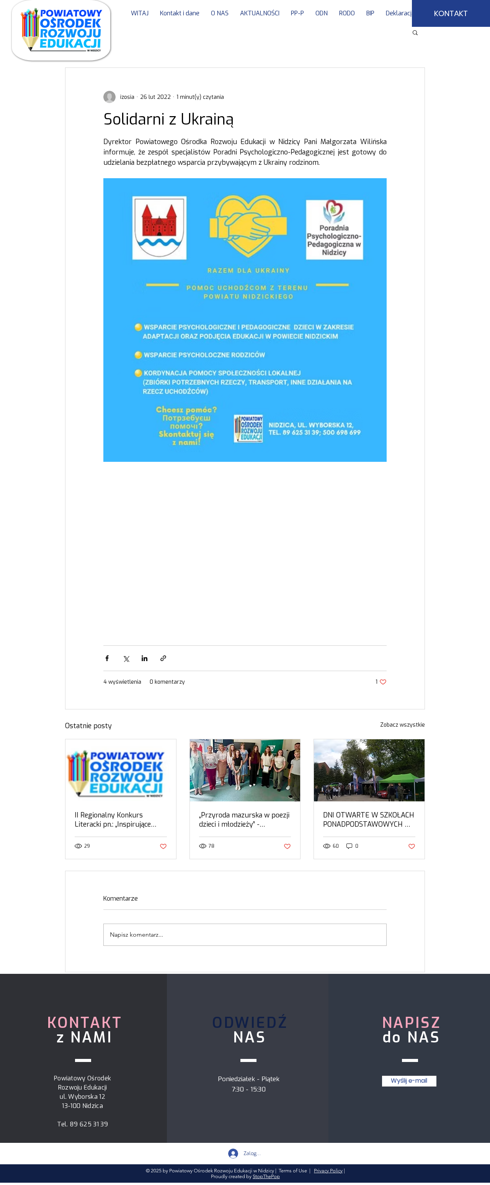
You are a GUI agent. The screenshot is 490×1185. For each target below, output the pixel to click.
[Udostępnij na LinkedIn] (144, 658)
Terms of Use (293, 1171)
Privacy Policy (328, 1171)
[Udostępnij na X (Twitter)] (125, 658)
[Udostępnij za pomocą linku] (163, 658)
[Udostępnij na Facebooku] (107, 658)
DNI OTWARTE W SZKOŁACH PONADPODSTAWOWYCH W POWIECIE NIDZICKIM (368, 820)
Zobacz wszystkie (402, 725)
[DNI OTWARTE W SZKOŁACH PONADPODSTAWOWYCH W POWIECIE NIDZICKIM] (369, 770)
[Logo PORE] (120, 770)
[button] (297, 13)
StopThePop (266, 1176)
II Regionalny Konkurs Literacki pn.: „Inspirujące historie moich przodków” (114, 820)
